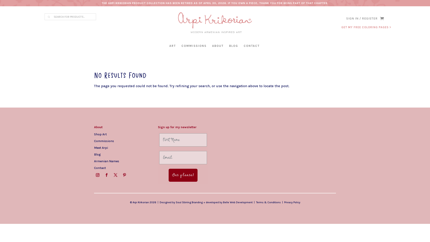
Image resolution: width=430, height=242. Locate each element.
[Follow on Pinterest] (124, 175)
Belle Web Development (238, 202)
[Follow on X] (115, 175)
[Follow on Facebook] (106, 175)
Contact (252, 46)
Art (172, 46)
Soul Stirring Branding (189, 202)
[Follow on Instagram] (97, 175)
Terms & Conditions (268, 202)
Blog (233, 46)
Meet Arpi (101, 147)
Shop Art (100, 134)
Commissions (193, 46)
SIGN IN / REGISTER (362, 18)
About (218, 46)
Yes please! (183, 175)
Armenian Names (106, 161)
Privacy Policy (292, 202)
